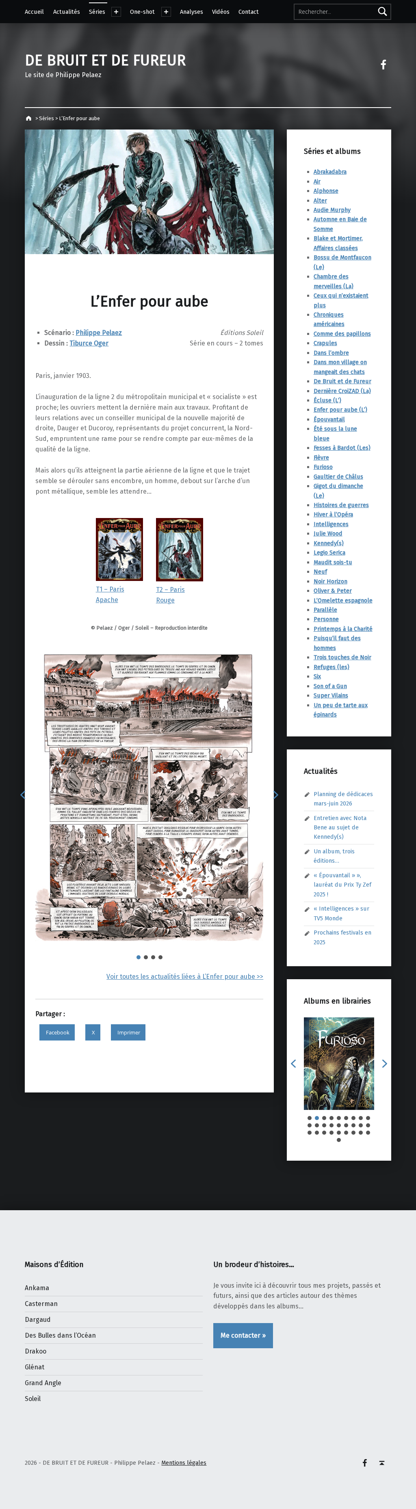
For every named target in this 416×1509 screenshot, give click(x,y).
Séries (97, 11)
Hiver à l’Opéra (333, 514)
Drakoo (35, 1351)
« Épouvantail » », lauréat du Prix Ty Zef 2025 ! (342, 885)
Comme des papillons (342, 333)
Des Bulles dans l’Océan (60, 1335)
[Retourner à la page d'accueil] (29, 118)
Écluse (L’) (327, 400)
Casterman (41, 1304)
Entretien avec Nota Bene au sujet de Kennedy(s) (340, 827)
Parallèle (325, 609)
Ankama (37, 1288)
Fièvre (321, 457)
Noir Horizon (330, 581)
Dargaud (38, 1319)
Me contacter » (243, 1335)
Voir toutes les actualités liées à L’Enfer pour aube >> (184, 976)
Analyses (191, 11)
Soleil (33, 1399)
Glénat (34, 1367)
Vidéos (221, 11)
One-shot (142, 11)
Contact (248, 11)
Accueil (34, 11)
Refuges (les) (331, 667)
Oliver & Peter (333, 590)
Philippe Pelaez (99, 333)
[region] (149, 801)
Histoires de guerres (341, 505)
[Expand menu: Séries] (116, 12)
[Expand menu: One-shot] (166, 12)
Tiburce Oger (88, 343)
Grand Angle (43, 1383)
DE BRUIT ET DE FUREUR (105, 60)
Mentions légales (183, 1462)
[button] (22, 794)
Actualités (66, 11)
